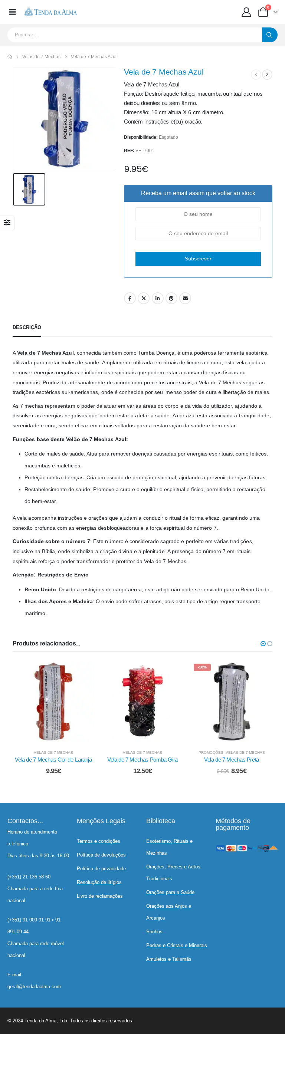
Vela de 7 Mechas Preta (231, 759)
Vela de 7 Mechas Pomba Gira (142, 759)
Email (185, 298)
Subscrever (198, 259)
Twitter (144, 298)
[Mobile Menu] (12, 12)
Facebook (130, 298)
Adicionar (59, 734)
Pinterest (171, 298)
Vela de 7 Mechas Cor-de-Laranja (53, 759)
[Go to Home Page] (9, 57)
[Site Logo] (50, 12)
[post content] (53, 701)
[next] (267, 74)
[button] (263, 643)
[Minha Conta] (246, 12)
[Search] (270, 34)
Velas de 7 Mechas (53, 752)
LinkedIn (158, 298)
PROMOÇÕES (211, 752)
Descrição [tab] (27, 327)
